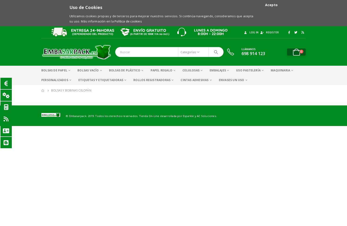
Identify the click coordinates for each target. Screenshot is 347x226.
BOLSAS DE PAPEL (54, 70)
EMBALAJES (218, 70)
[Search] (216, 52)
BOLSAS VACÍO (88, 70)
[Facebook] (289, 32)
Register (272, 32)
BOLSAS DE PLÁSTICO (124, 70)
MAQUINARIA (280, 70)
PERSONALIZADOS (54, 80)
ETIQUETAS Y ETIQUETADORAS (100, 80)
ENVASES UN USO (231, 80)
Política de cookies (128, 21)
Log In (254, 32)
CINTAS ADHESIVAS (194, 80)
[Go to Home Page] (43, 90)
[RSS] (303, 32)
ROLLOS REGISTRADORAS (151, 80)
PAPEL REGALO (161, 70)
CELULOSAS (190, 70)
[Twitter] (296, 32)
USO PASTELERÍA (248, 70)
